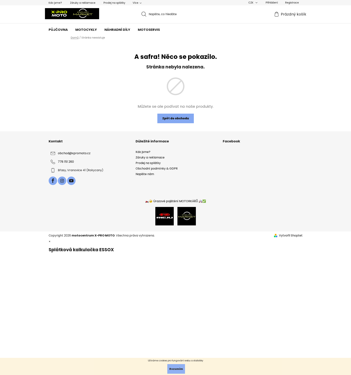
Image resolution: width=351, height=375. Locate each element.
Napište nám (145, 174)
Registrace (292, 2)
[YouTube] (71, 181)
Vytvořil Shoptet (291, 236)
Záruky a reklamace (82, 3)
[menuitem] (58, 29)
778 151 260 (66, 162)
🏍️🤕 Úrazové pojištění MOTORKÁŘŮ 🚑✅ (175, 201)
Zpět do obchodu (175, 118)
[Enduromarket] (186, 216)
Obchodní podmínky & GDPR (157, 168)
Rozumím (176, 369)
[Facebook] (53, 181)
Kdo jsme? (55, 3)
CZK (251, 2)
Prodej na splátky (114, 3)
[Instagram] (62, 181)
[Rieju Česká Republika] (164, 216)
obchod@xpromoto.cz (74, 153)
